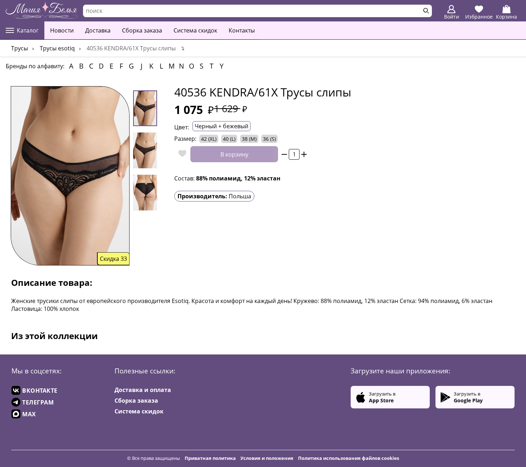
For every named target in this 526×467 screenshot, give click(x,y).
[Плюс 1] (304, 154)
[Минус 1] (284, 154)
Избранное (479, 16)
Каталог (28, 30)
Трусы (19, 48)
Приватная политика (210, 458)
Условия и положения (266, 458)
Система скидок (195, 30)
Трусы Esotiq (57, 48)
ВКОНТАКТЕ (40, 390)
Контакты (242, 30)
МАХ (29, 414)
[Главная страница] (41, 10)
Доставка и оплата (143, 390)
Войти (451, 16)
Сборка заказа (142, 30)
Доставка (98, 30)
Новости (62, 30)
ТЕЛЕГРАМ (38, 402)
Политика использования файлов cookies (348, 458)
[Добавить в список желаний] (180, 154)
